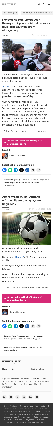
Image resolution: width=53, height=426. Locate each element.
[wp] (10, 170)
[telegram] (16, 170)
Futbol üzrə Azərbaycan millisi (18, 131)
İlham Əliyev (10, 12)
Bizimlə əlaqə (38, 369)
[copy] (38, 170)
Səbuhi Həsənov (17, 155)
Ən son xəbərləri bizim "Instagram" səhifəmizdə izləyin (24, 142)
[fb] (4, 170)
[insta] (11, 397)
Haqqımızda (8, 369)
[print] (33, 170)
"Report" (6, 86)
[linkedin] (27, 170)
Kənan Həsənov (17, 312)
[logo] (9, 4)
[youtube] (37, 397)
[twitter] (21, 170)
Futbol (6, 35)
